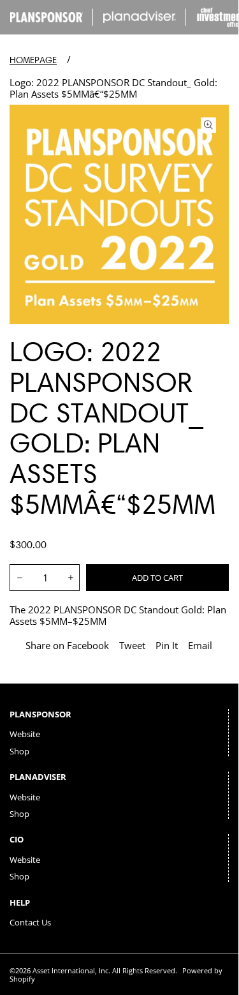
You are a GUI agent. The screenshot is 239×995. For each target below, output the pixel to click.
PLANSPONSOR (40, 714)
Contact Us (30, 922)
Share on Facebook (67, 645)
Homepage (33, 60)
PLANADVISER (38, 777)
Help (20, 902)
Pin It (167, 645)
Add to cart (157, 577)
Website (25, 734)
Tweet (132, 645)
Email (200, 645)
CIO (17, 839)
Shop (19, 751)
